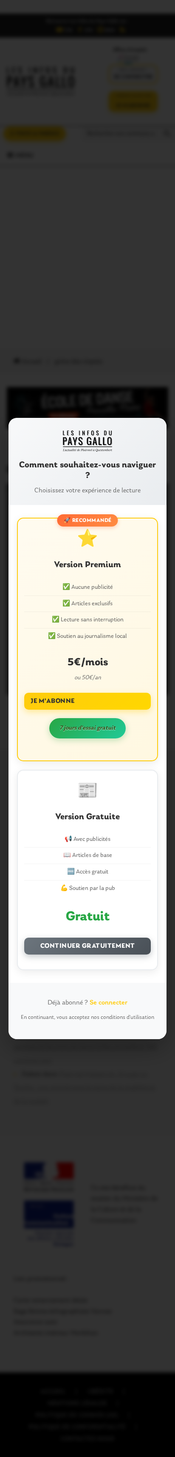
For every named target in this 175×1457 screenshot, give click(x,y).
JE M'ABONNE (53, 701)
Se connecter (108, 1002)
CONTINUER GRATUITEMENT (87, 946)
